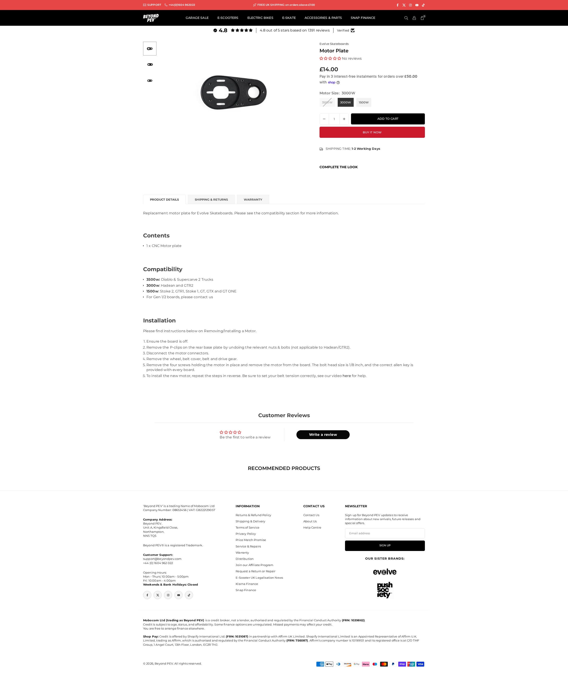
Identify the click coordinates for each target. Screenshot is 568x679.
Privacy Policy (246, 534)
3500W (327, 102)
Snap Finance (246, 590)
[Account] (414, 18)
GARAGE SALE (197, 18)
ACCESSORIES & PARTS (323, 18)
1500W (364, 102)
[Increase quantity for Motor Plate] (344, 119)
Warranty (242, 552)
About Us (310, 521)
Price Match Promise (251, 540)
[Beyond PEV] (151, 18)
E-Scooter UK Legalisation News (259, 577)
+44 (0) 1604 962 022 (158, 563)
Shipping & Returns (211, 199)
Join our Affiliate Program (254, 565)
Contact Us (311, 515)
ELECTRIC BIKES (260, 18)
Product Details (164, 199)
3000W (345, 102)
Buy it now (372, 132)
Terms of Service (247, 527)
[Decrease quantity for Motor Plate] (324, 119)
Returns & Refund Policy (253, 515)
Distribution (245, 559)
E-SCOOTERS (228, 18)
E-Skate (289, 18)
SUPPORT (154, 4)
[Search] (406, 18)
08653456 (179, 510)
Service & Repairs (248, 546)
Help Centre (312, 527)
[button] (298, 93)
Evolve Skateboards (334, 43)
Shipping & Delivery (250, 521)
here (347, 376)
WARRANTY (253, 199)
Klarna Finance (247, 584)
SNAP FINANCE (363, 18)
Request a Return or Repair (255, 571)
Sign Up (385, 545)
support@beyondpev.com (162, 559)
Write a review (323, 434)
